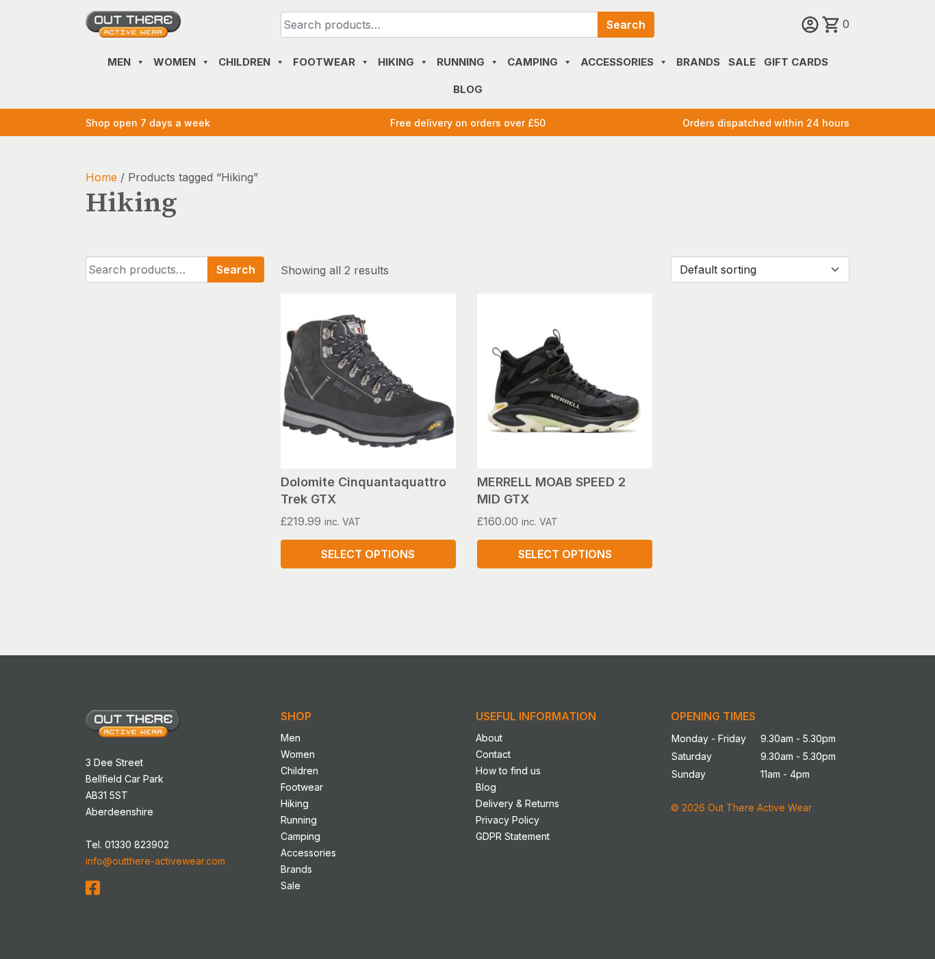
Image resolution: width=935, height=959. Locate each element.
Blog (468, 89)
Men (119, 61)
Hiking (396, 61)
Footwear (324, 61)
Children (244, 61)
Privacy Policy (507, 820)
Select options (368, 554)
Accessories (617, 61)
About (489, 738)
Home (101, 177)
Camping (532, 61)
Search (625, 24)
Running (461, 61)
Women (174, 61)
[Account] (812, 24)
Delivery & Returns (517, 803)
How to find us (508, 770)
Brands (698, 61)
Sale (742, 61)
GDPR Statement (513, 836)
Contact (493, 754)
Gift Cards (796, 61)
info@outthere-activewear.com (155, 861)
